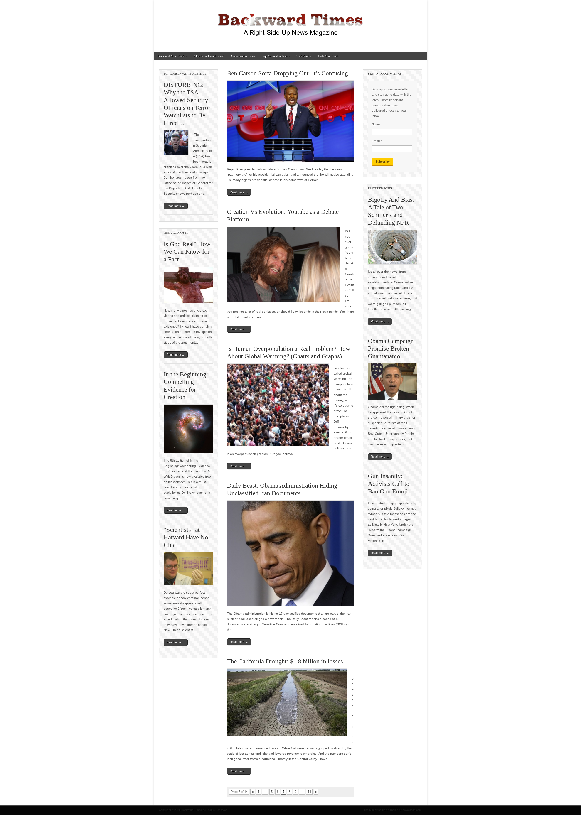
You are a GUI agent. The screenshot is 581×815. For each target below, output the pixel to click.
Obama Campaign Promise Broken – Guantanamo (391, 348)
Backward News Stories (172, 56)
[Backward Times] (290, 22)
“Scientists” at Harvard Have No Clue (186, 537)
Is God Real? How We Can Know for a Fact (187, 252)
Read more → (239, 192)
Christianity (303, 56)
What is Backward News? (208, 56)
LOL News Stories (329, 56)
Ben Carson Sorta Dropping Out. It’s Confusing (287, 73)
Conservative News (243, 56)
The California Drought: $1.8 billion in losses (285, 661)
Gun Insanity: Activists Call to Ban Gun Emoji (388, 483)
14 (309, 791)
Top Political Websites (275, 56)
